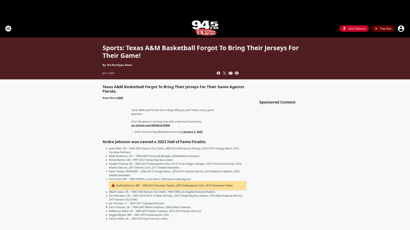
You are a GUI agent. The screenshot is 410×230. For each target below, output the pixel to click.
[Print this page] (236, 73)
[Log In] (401, 28)
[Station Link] (205, 28)
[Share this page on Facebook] (218, 73)
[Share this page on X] (224, 73)
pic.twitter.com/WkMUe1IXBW (150, 125)
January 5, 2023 (193, 132)
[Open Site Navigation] (8, 28)
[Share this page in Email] (230, 73)
